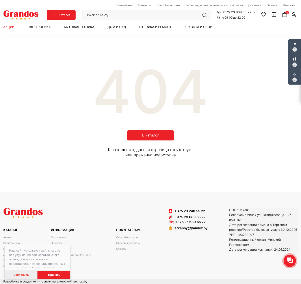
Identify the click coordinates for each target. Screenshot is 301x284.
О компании (58, 237)
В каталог (150, 135)
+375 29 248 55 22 (190, 211)
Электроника (39, 27)
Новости (56, 243)
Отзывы (121, 248)
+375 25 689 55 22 (190, 222)
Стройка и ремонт (155, 27)
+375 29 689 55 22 (188, 217)
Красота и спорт (199, 27)
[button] (236, 12)
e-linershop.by (77, 281)
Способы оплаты (127, 237)
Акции (8, 27)
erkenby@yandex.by (191, 228)
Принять (54, 274)
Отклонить (21, 274)
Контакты (57, 248)
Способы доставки (128, 243)
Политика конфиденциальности (71, 254)
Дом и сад (117, 27)
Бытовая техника (79, 27)
